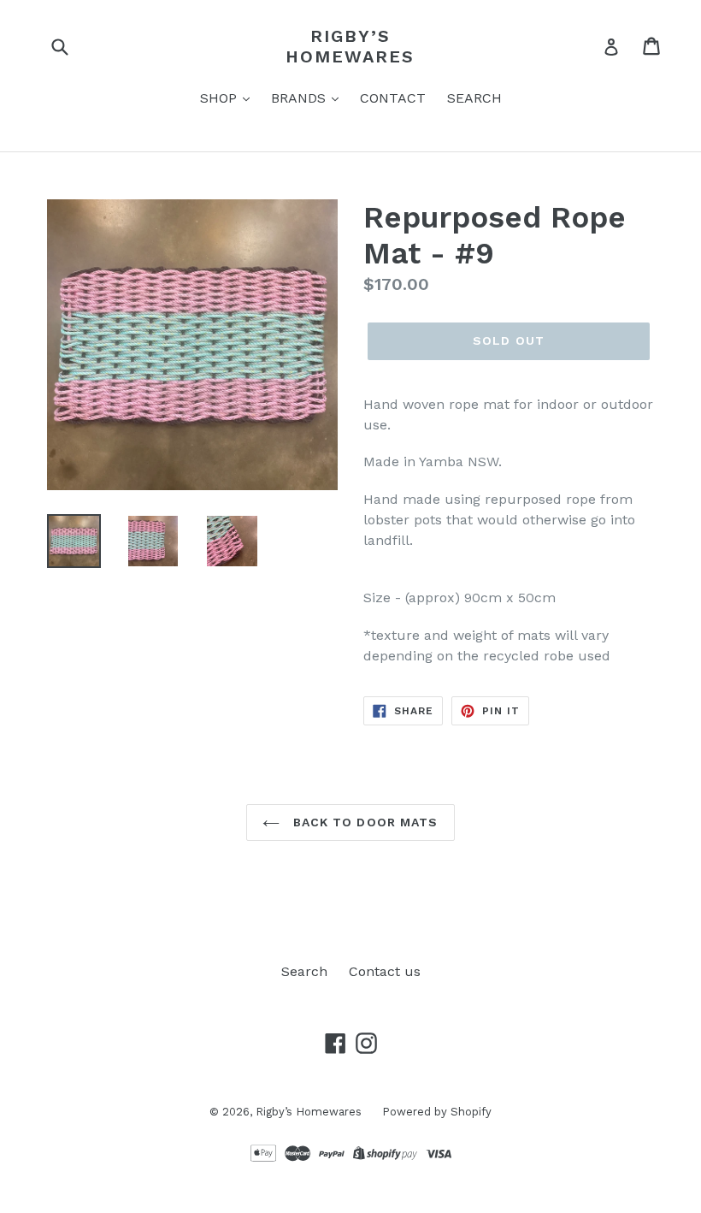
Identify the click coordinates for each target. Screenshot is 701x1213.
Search (304, 971)
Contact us (385, 971)
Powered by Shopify (437, 1111)
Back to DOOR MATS (363, 822)
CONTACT (393, 98)
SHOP (220, 98)
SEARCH (474, 98)
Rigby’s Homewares (350, 46)
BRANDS (300, 98)
